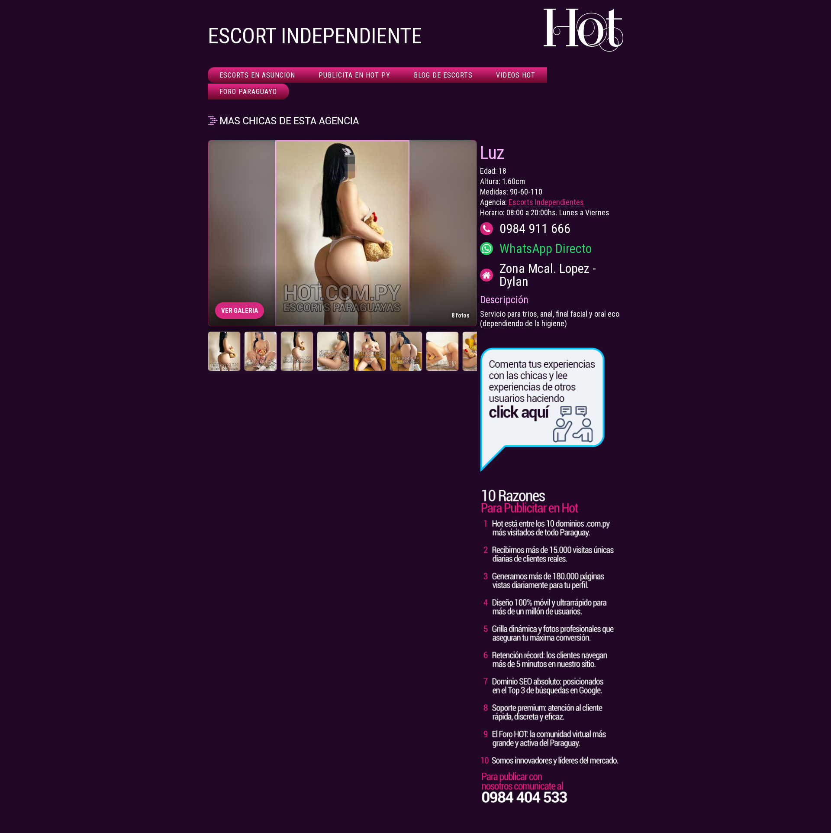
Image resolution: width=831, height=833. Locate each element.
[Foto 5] (369, 351)
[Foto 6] (406, 351)
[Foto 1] (224, 351)
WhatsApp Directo (545, 248)
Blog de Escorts (443, 75)
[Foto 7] (442, 351)
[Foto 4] (333, 351)
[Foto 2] (260, 351)
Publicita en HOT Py (354, 75)
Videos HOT (515, 75)
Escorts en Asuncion (257, 75)
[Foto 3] (296, 351)
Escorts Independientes (546, 202)
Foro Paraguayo (248, 92)
